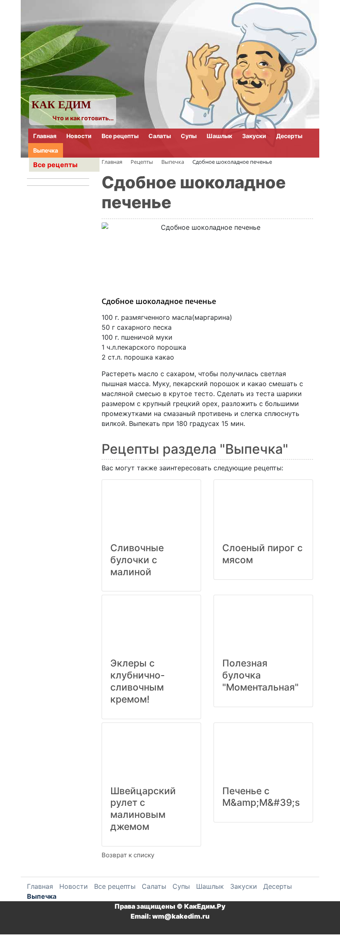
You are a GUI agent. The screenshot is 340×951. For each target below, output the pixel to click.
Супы (189, 135)
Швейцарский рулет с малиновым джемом (143, 808)
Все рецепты (120, 135)
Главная (44, 135)
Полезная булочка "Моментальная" (260, 675)
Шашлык (219, 135)
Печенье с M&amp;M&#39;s (261, 797)
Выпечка (45, 150)
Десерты (289, 135)
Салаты (159, 135)
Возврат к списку (128, 855)
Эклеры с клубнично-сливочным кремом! (137, 681)
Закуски (254, 135)
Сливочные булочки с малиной (137, 560)
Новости (79, 135)
